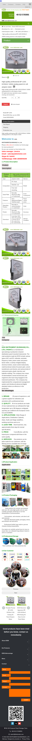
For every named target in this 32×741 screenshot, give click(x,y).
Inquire (6, 104)
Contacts (18, 4)
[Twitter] (16, 723)
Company (10, 4)
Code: (4, 117)
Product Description (8, 121)
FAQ (24, 4)
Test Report (6, 124)
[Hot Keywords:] (28, 23)
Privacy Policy (26, 739)
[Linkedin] (12, 723)
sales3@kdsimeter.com (11, 20)
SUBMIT (26, 700)
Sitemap (4, 739)
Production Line (7, 130)
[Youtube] (19, 723)
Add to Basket (16, 104)
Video (4, 4)
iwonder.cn (18, 739)
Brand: (5, 115)
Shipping (5, 127)
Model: (5, 112)
